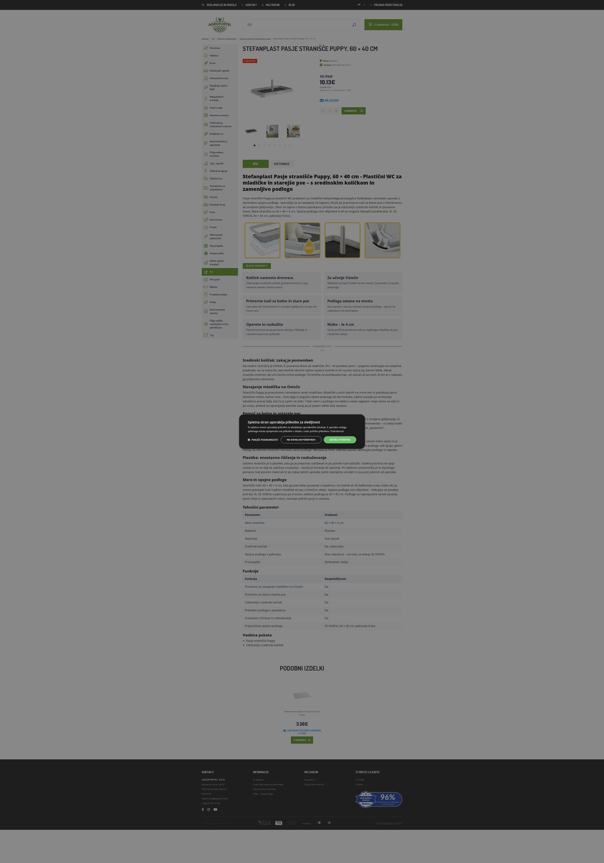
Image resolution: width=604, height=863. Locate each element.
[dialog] (302, 431)
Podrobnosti (337, 431)
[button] (263, 439)
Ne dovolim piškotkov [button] (301, 439)
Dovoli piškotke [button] (340, 439)
